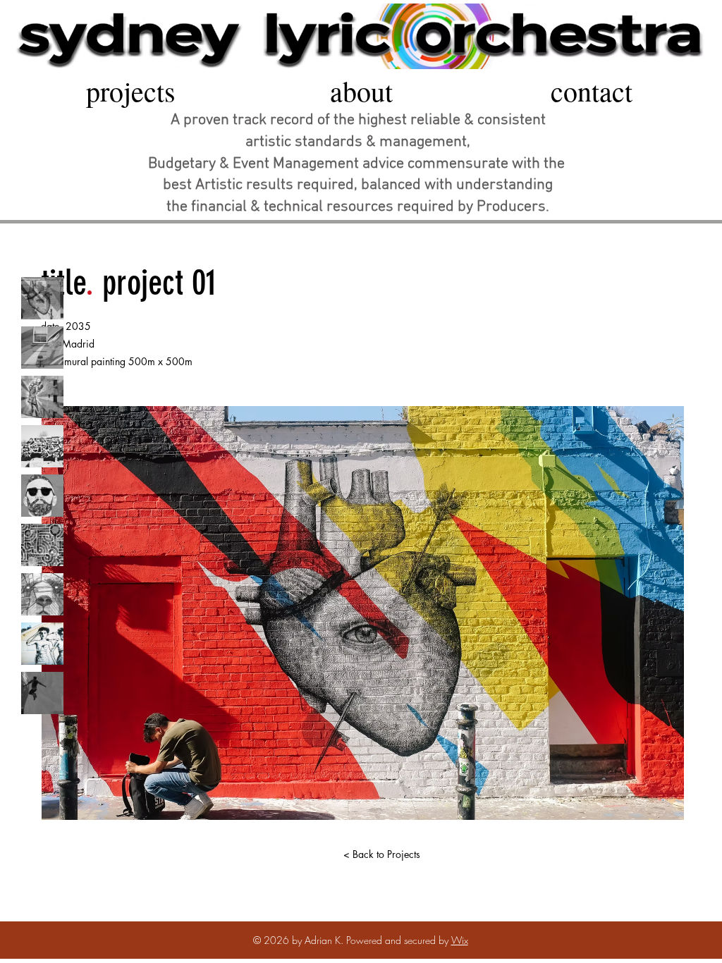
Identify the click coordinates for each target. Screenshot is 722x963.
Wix (459, 940)
